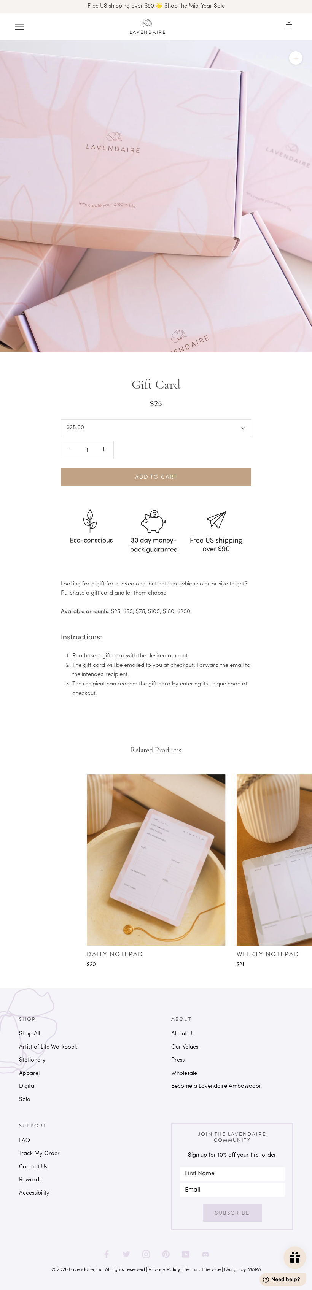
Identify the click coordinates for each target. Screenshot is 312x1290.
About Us (182, 1034)
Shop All (29, 1034)
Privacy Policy (164, 1269)
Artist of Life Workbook (48, 1047)
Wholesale (184, 1073)
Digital (27, 1086)
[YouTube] (185, 1251)
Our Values (184, 1047)
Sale (24, 1100)
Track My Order (39, 1154)
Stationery (32, 1060)
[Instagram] (146, 1251)
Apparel (29, 1073)
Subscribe (232, 1213)
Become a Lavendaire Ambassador (216, 1086)
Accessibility (34, 1193)
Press (178, 1060)
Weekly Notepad (268, 954)
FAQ (24, 1141)
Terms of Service (202, 1269)
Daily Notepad (115, 954)
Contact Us (33, 1167)
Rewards (30, 1180)
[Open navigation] (19, 27)
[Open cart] (288, 26)
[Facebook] (106, 1251)
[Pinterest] (166, 1251)
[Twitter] (126, 1251)
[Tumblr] (205, 1251)
